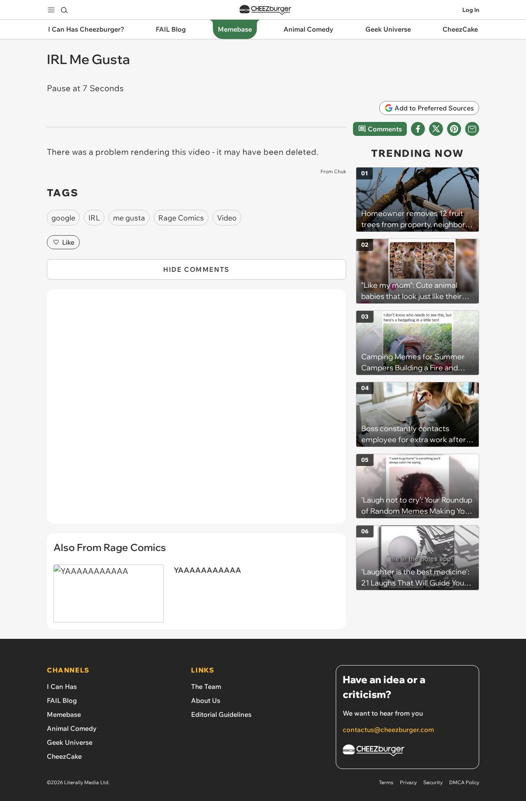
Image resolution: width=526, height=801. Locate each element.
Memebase (64, 714)
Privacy (408, 782)
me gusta (129, 218)
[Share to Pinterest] (454, 129)
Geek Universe (69, 742)
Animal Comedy (72, 728)
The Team (206, 686)
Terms (386, 782)
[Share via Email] (472, 129)
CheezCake (64, 756)
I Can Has (62, 686)
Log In (470, 10)
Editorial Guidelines (221, 714)
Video (227, 218)
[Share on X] (436, 129)
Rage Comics (181, 218)
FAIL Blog (62, 700)
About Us (205, 700)
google (63, 218)
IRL (94, 218)
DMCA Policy (464, 782)
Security (433, 782)
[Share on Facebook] (418, 129)
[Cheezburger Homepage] (265, 10)
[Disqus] (196, 411)
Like (68, 242)
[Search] (64, 10)
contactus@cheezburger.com (388, 729)
